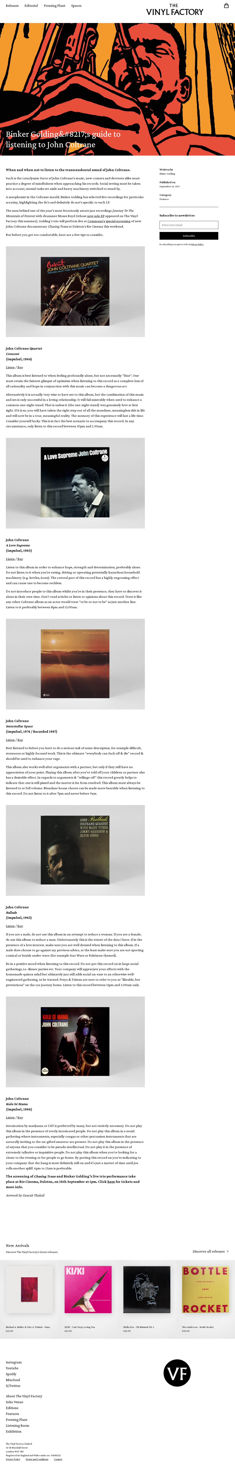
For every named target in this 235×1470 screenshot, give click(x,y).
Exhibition (13, 1431)
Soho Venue (14, 1402)
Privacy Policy (13, 1459)
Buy (20, 367)
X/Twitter (13, 1386)
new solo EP (95, 216)
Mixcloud (13, 1380)
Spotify (11, 1374)
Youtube (12, 1368)
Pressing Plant (54, 5)
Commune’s (96, 221)
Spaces (76, 5)
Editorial (31, 5)
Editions (12, 1408)
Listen (10, 367)
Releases (12, 5)
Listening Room (17, 1425)
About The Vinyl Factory (24, 1396)
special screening (118, 221)
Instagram (14, 1362)
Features (12, 1414)
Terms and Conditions (37, 1459)
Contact (58, 1459)
